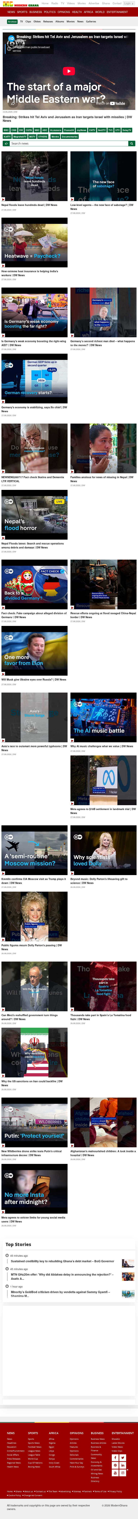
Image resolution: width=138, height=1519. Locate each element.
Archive (12, 21)
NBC (37, 130)
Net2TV (102, 130)
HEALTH (77, 12)
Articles (73, 1443)
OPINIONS (64, 12)
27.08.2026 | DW (8, 210)
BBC (6, 130)
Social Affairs (13, 1454)
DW (21, 130)
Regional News (14, 1462)
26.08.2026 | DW (77, 887)
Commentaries (76, 1458)
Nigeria (52, 1443)
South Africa (54, 1466)
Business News (98, 1439)
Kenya (52, 1458)
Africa (51, 1439)
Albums (60, 21)
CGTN (29, 130)
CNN (14, 130)
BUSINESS (35, 12)
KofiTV (7, 136)
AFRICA (88, 12)
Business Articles (98, 1443)
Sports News (34, 1443)
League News (34, 1450)
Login (127, 3)
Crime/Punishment (15, 1450)
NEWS (11, 12)
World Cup (33, 1458)
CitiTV (92, 130)
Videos (71, 3)
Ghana (106, 3)
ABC (44, 130)
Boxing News (34, 1466)
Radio (54, 3)
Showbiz (116, 1439)
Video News (117, 1446)
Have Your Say (76, 1462)
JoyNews (81, 130)
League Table (34, 1454)
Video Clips (117, 1450)
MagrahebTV (19, 136)
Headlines (11, 1443)
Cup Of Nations (35, 1462)
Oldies (37, 21)
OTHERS (42, 136)
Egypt (51, 1446)
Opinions (74, 1439)
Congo (52, 1454)
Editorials (74, 1454)
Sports (31, 1439)
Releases (48, 21)
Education (11, 1446)
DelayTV (127, 130)
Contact (117, 3)
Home (45, 3)
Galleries (91, 21)
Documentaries (70, 136)
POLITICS (50, 12)
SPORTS (22, 12)
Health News (13, 1466)
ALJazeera (55, 130)
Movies (82, 3)
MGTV (32, 136)
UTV (117, 130)
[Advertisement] (68, 1493)
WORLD (100, 12)
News (80, 21)
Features (74, 1446)
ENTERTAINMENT (117, 12)
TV (62, 3)
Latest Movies (118, 1443)
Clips (28, 21)
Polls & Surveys (77, 1466)
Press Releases (13, 1458)
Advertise (94, 3)
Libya (51, 1450)
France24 (69, 130)
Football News (34, 1446)
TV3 (110, 130)
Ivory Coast (54, 1462)
